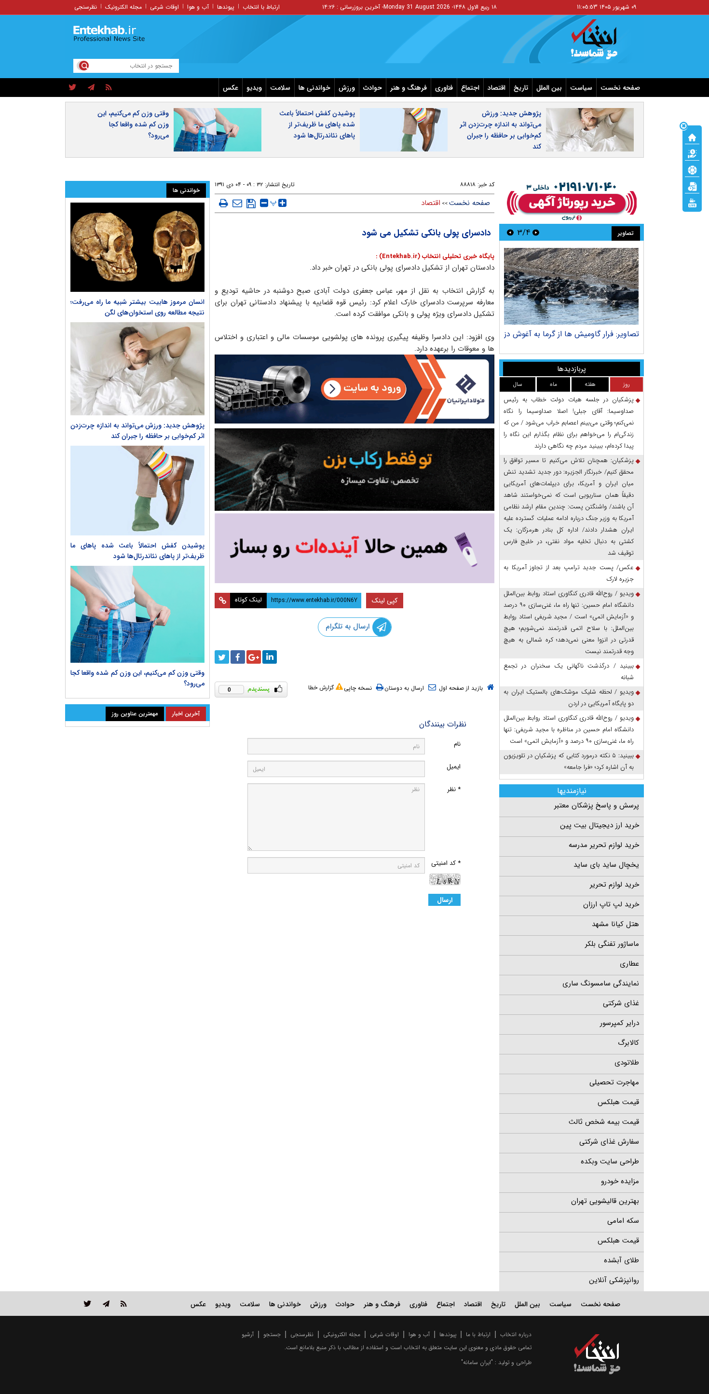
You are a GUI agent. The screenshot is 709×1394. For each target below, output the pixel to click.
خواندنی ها (314, 87)
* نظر (454, 789)
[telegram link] (106, 1303)
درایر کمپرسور (619, 1023)
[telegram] (91, 87)
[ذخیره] (251, 203)
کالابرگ (628, 1043)
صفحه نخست (620, 87)
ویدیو (254, 87)
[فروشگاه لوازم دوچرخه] (354, 469)
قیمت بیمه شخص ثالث (604, 1122)
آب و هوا (198, 7)
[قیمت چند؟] (692, 153)
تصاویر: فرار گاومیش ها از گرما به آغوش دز (571, 334)
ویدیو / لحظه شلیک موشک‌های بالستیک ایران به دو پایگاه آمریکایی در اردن (569, 698)
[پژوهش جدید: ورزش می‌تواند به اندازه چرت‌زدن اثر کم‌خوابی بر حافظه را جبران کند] (137, 368)
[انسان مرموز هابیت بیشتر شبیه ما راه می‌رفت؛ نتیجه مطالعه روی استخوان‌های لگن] (137, 247)
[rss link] (123, 1303)
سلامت (280, 87)
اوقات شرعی (164, 7)
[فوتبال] (692, 169)
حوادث (372, 87)
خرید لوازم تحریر (614, 884)
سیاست (581, 87)
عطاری (629, 964)
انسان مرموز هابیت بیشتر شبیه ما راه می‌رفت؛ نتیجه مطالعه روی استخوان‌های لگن (137, 307)
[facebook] (238, 657)
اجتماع (470, 87)
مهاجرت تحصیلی (614, 1082)
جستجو (272, 1334)
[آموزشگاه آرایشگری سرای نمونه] (354, 548)
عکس (230, 87)
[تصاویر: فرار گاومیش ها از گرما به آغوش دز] (571, 286)
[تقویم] (692, 185)
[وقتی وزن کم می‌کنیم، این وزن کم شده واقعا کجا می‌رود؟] (137, 614)
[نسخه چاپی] (223, 203)
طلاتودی (626, 1062)
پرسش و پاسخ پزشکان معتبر (596, 805)
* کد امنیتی (446, 863)
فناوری (444, 87)
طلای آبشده (621, 1260)
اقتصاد (496, 87)
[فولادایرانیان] (354, 389)
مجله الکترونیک (123, 7)
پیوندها (225, 7)
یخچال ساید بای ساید (606, 865)
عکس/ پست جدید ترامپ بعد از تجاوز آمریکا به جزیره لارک (569, 573)
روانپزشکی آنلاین (614, 1280)
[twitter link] (87, 1303)
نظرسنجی (85, 7)
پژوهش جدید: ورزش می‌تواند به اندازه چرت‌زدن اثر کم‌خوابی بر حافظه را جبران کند (500, 130)
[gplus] (253, 657)
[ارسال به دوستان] (237, 203)
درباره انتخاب (516, 1334)
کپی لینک (384, 600)
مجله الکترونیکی (341, 1334)
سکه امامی (623, 1221)
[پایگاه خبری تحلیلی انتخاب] (601, 44)
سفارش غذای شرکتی (609, 1142)
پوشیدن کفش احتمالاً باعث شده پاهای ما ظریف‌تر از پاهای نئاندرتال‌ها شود (317, 124)
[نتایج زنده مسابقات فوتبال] (692, 202)
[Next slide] (510, 232)
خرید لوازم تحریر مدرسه (604, 845)
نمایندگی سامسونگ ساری (600, 983)
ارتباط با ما (478, 1334)
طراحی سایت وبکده (610, 1161)
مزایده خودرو (620, 1181)
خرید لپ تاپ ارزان (611, 904)
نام (457, 744)
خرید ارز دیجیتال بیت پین (599, 825)
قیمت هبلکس (618, 1102)
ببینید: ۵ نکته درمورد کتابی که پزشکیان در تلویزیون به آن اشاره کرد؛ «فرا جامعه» (569, 761)
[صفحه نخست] (692, 136)
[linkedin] (269, 657)
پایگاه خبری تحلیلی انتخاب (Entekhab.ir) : (435, 256)
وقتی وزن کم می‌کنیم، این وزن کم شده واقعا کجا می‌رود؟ (133, 124)
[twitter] (72, 87)
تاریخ (521, 87)
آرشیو (248, 1334)
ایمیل (454, 767)
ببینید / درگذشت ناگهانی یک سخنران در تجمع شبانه (569, 672)
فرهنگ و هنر (408, 87)
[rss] (108, 87)
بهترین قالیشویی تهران (605, 1201)
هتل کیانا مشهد (615, 924)
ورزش (347, 87)
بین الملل (549, 87)
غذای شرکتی (621, 1003)
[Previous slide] (535, 232)
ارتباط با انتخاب (261, 7)
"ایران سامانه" (477, 1362)
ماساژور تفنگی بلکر (612, 944)
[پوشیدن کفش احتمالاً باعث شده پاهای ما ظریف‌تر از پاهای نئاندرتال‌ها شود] (137, 490)
